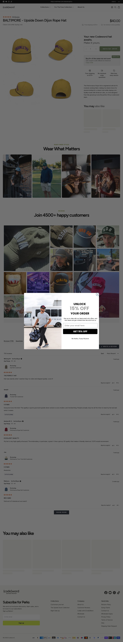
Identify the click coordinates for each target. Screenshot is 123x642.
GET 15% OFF (80, 331)
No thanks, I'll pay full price (80, 338)
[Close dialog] (97, 294)
